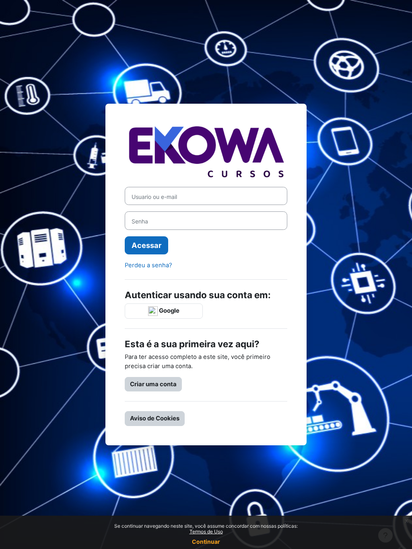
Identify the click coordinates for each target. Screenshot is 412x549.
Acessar (146, 245)
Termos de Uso (206, 532)
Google (168, 310)
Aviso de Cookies (154, 418)
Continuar (206, 541)
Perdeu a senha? (148, 265)
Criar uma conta (153, 384)
